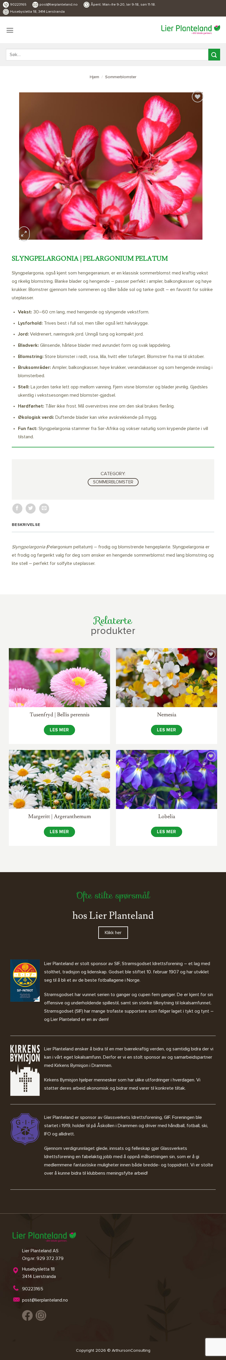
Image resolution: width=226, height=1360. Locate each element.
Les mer (59, 730)
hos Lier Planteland (113, 915)
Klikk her (113, 932)
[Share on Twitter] (31, 509)
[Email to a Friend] (44, 509)
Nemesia (166, 714)
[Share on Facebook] (17, 509)
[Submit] (214, 54)
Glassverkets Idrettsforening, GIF (137, 1117)
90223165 (18, 4)
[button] (10, 30)
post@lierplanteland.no (58, 4)
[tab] (27, 525)
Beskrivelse (26, 525)
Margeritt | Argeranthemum (59, 816)
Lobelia (166, 816)
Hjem (94, 77)
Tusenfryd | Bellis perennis (59, 714)
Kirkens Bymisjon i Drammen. (83, 1065)
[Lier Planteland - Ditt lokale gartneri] (190, 30)
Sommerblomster (120, 77)
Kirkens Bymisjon (61, 1080)
